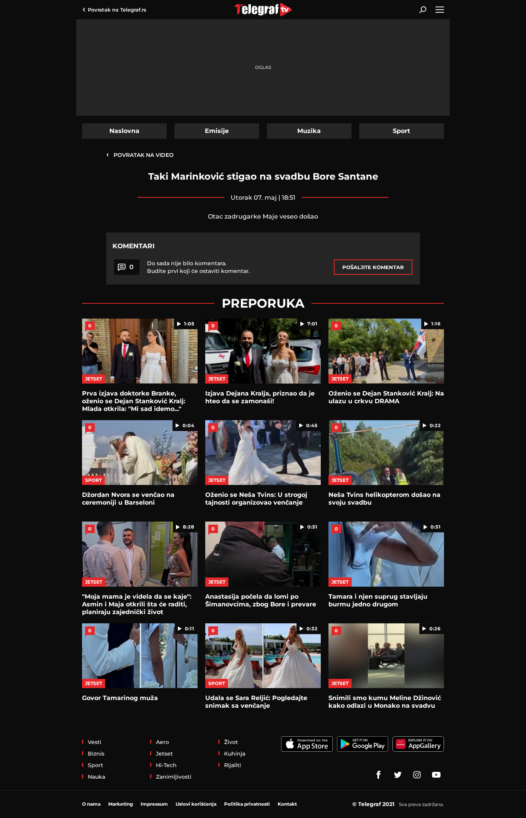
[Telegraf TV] (436, 775)
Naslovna (124, 131)
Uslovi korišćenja (196, 804)
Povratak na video (140, 154)
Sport (401, 131)
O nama (91, 804)
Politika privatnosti (247, 804)
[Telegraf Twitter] (397, 775)
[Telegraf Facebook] (378, 775)
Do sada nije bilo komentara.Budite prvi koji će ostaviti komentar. (198, 267)
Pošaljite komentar (373, 267)
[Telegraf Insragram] (417, 775)
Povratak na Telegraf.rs (117, 10)
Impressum (154, 804)
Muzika (309, 131)
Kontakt (287, 804)
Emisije (217, 131)
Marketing (120, 804)
